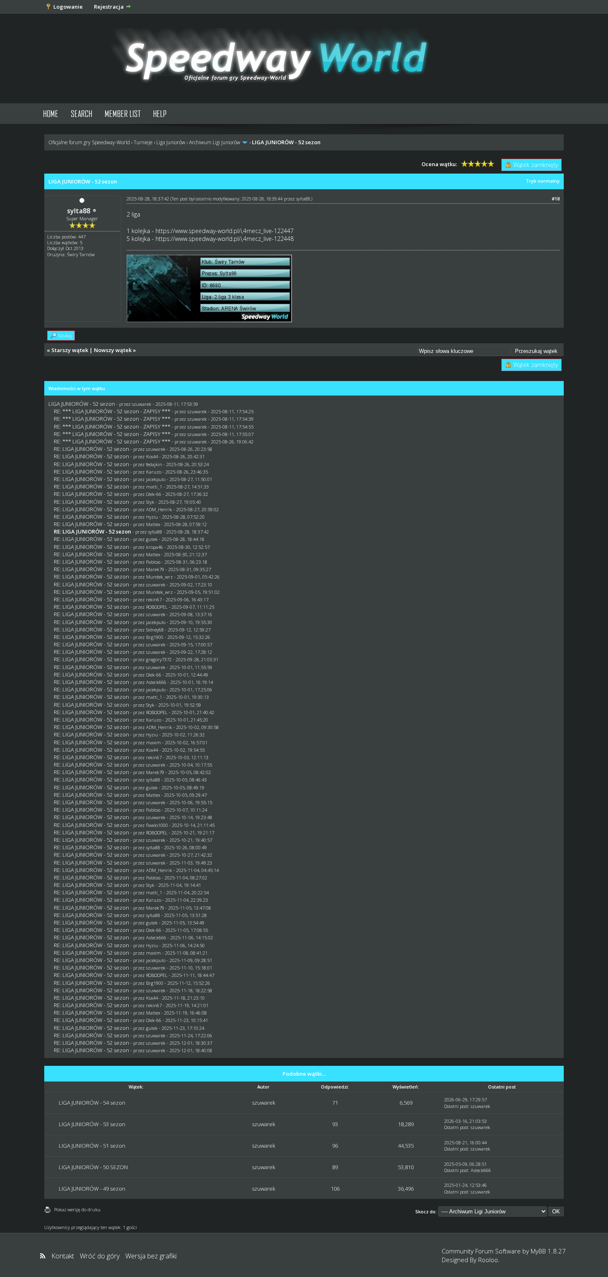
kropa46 (154, 547)
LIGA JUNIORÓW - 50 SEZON (93, 1167)
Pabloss (153, 562)
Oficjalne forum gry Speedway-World (89, 142)
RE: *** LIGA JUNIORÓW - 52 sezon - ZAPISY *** (112, 411)
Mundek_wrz (159, 577)
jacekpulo (155, 479)
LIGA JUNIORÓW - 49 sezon (92, 1188)
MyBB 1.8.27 (548, 1251)
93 (335, 1124)
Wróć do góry (100, 1256)
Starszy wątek (69, 350)
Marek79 (155, 569)
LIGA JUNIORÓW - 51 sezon (92, 1145)
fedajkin (154, 464)
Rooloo (488, 1260)
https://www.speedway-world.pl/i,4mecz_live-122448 (225, 239)
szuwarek (141, 404)
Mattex (153, 524)
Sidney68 (155, 630)
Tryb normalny (543, 181)
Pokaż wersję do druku (77, 1209)
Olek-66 (153, 494)
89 (335, 1167)
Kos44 (152, 456)
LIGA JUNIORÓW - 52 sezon (81, 403)
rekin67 (154, 599)
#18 (556, 198)
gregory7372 (159, 659)
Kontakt (62, 1256)
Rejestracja (109, 6)
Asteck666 (156, 682)
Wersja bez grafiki (151, 1256)
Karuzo (153, 472)
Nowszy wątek (113, 350)
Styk (150, 502)
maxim (153, 742)
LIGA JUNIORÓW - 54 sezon (92, 1102)
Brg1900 (154, 637)
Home (50, 113)
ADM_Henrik (159, 509)
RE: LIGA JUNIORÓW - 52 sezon (91, 449)
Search (81, 113)
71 (335, 1102)
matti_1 (154, 487)
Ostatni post (456, 1106)
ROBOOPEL (157, 607)
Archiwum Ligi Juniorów (214, 142)
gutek (152, 539)
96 (335, 1145)
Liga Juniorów (170, 142)
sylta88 (78, 210)
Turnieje (143, 142)
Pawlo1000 (157, 825)
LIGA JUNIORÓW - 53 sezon (92, 1124)
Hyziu (152, 517)
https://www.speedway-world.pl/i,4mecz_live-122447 (225, 231)
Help (160, 113)
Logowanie (68, 6)
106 (335, 1188)
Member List (123, 113)
